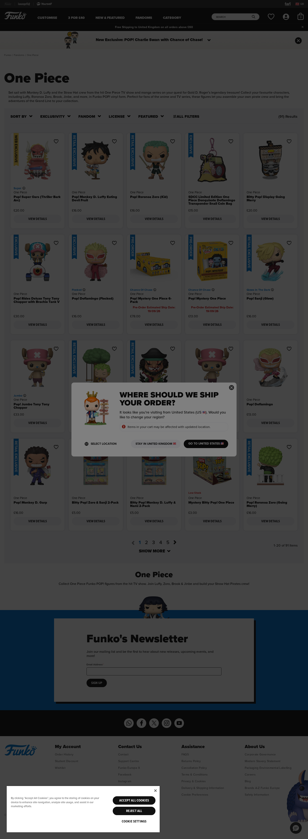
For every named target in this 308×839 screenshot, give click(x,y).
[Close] (155, 790)
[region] (83, 809)
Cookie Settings (134, 821)
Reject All (134, 811)
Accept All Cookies (134, 800)
